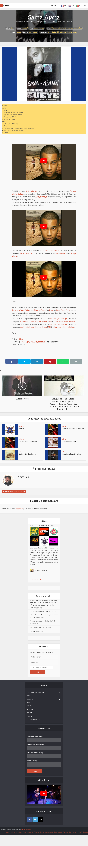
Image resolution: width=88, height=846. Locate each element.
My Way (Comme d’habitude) (73, 428)
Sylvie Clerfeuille (42, 570)
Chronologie (58, 832)
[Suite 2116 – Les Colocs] (10, 455)
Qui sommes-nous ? (75, 832)
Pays (28, 695)
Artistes (29, 702)
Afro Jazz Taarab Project (71, 454)
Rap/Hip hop (78, 28)
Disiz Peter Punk (63, 310)
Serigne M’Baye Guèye (21, 310)
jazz (66, 318)
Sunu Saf (25, 28)
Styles (29, 706)
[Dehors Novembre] (53, 442)
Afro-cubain (55, 28)
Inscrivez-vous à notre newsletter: (41, 652)
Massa (21, 428)
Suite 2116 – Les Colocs (27, 454)
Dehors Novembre (69, 441)
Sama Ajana (44, 17)
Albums (21, 426)
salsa (56, 321)
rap (46, 250)
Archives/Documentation (35, 692)
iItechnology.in (26, 829)
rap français (55, 318)
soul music (24, 321)
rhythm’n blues (41, 321)
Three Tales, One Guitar (28, 441)
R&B (50, 321)
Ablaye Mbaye (61, 32)
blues (32, 321)
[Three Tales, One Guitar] (10, 442)
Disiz (12, 28)
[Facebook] (29, 819)
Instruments (31, 709)
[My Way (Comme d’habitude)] (53, 429)
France (36, 28)
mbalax (63, 253)
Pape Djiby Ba (51, 32)
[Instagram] (40, 819)
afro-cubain (55, 250)
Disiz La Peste (31, 191)
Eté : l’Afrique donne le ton (44, 525)
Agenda (29, 716)
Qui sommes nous (33, 719)
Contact (85, 832)
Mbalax (61, 28)
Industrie (30, 699)
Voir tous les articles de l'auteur (14, 491)
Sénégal (41, 28)
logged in (19, 508)
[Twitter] (35, 819)
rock (62, 318)
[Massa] (10, 429)
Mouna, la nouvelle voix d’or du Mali (42, 621)
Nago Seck (42, 22)
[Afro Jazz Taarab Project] (53, 455)
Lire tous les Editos (36, 579)
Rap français (69, 28)
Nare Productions (36, 627)
